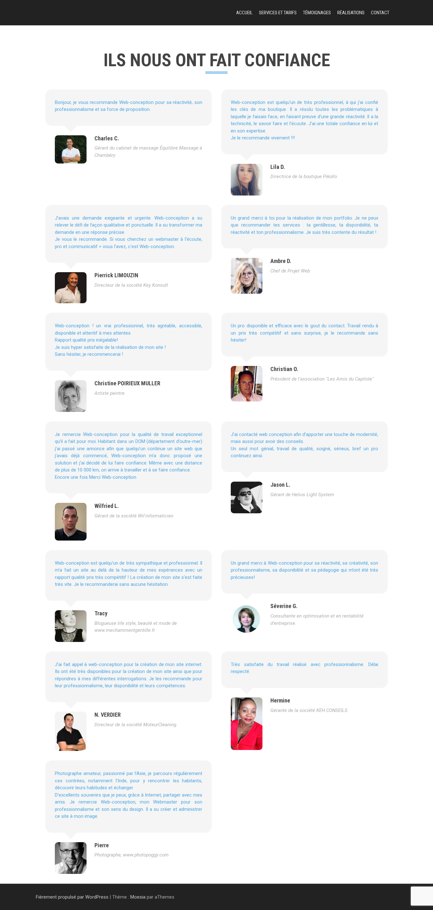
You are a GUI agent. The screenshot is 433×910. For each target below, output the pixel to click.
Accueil (244, 13)
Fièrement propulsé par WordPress (72, 897)
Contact (380, 13)
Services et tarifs (278, 13)
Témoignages (317, 13)
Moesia (137, 897)
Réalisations (351, 13)
